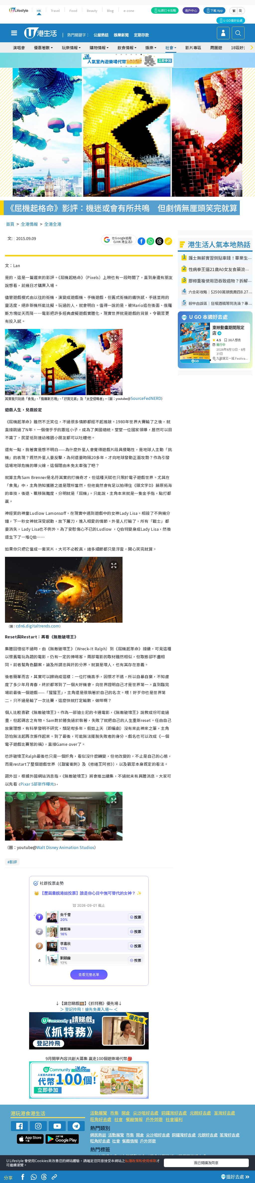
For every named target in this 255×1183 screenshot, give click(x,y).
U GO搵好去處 (233, 20)
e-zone (129, 10)
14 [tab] (126, 66)
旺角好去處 (100, 1119)
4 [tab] (131, 54)
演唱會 (19, 47)
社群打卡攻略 (167, 10)
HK (39, 10)
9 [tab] (126, 60)
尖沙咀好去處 (145, 1113)
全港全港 (52, 224)
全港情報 (29, 224)
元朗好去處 (200, 1113)
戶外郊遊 (154, 1119)
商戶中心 (191, 10)
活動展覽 (98, 1113)
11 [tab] (136, 60)
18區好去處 (241, 47)
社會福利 (174, 1119)
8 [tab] (121, 60)
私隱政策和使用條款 (140, 1160)
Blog (110, 10)
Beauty (92, 10)
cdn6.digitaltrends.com (37, 626)
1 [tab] (116, 54)
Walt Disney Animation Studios (65, 847)
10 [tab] (131, 60)
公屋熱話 (101, 35)
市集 (114, 1113)
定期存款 (141, 35)
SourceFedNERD (145, 398)
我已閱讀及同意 (206, 1162)
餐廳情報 (134, 1119)
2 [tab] (121, 54)
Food (73, 10)
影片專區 (193, 47)
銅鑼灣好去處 (174, 1113)
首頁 (10, 224)
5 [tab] (136, 54)
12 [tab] (141, 60)
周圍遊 (216, 47)
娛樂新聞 (121, 35)
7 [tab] (116, 60)
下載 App (216, 10)
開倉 (126, 1113)
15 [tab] (131, 66)
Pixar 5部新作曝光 (37, 784)
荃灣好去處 (224, 1113)
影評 (13, 861)
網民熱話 (98, 1135)
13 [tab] (121, 66)
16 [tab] (136, 66)
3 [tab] (126, 54)
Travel (55, 10)
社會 (118, 1119)
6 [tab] (141, 54)
